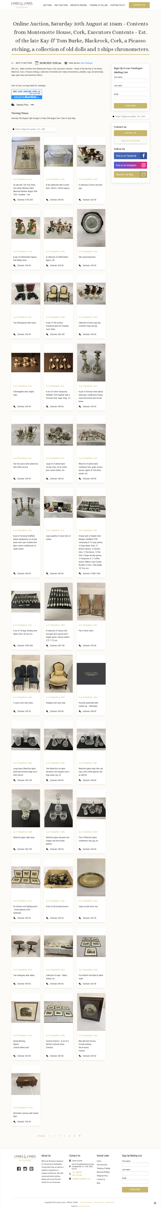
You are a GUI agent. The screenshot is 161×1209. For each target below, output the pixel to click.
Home (99, 1161)
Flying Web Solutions (84, 1206)
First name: (118, 77)
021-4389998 (77, 1172)
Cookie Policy (109, 1202)
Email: (116, 94)
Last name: (118, 85)
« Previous (41, 1136)
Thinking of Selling (98, 5)
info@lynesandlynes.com (81, 1179)
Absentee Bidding (78, 5)
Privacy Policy (98, 1202)
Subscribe (130, 105)
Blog (98, 1183)
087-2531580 (77, 1175)
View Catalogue (86, 63)
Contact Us (101, 1179)
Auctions (47, 5)
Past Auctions (61, 5)
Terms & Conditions (86, 1202)
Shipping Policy (117, 5)
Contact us (139, 5)
